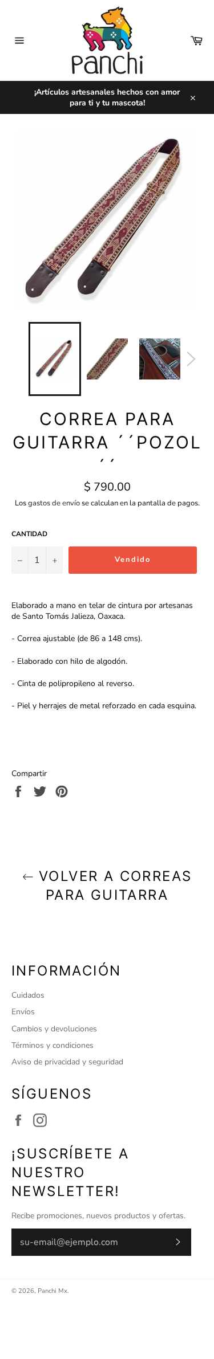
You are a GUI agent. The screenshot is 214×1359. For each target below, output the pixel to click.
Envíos (23, 1011)
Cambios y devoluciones (54, 1028)
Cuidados (28, 995)
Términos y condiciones (52, 1045)
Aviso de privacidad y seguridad (67, 1061)
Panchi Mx (52, 1291)
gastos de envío (54, 503)
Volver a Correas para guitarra (113, 885)
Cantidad (29, 533)
